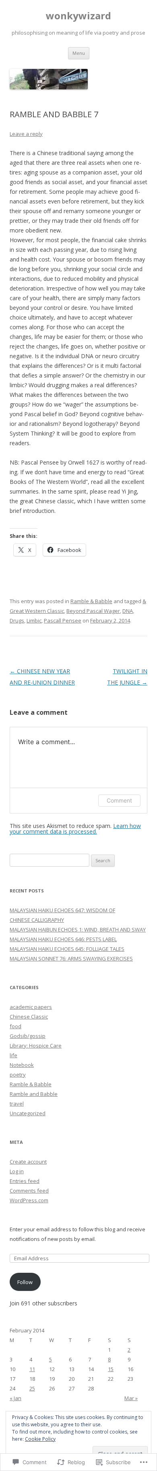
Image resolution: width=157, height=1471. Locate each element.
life (13, 1055)
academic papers (31, 1006)
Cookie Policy (40, 1439)
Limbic (34, 620)
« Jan (15, 1398)
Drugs (17, 620)
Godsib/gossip (27, 1035)
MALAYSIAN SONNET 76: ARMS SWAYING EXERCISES (71, 958)
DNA (127, 610)
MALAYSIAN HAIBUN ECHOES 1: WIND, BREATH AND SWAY (78, 929)
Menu (78, 53)
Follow (25, 1282)
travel (17, 1103)
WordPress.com (29, 1200)
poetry (18, 1074)
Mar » (131, 1398)
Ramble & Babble (91, 601)
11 (32, 1369)
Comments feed (29, 1190)
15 (111, 1369)
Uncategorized (27, 1113)
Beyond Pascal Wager (93, 610)
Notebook (22, 1064)
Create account (28, 1161)
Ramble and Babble (34, 1094)
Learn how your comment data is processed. (75, 828)
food (15, 1026)
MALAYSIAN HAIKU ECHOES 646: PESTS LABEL (63, 939)
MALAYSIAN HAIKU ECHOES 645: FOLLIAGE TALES (67, 948)
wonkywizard (78, 16)
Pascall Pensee (62, 620)
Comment (119, 800)
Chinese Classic (29, 1016)
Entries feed (24, 1181)
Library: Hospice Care (36, 1045)
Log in (17, 1171)
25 (32, 1388)
